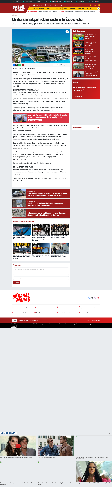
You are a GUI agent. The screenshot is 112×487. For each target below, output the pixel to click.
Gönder (17, 282)
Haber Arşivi (84, 313)
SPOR (65, 8)
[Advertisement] (86, 112)
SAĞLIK (89, 8)
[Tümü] (98, 82)
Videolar (49, 5)
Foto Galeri (38, 5)
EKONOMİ (58, 8)
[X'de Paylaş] (16, 65)
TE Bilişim (97, 320)
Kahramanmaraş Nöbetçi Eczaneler (23, 307)
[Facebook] (89, 297)
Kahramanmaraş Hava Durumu (44, 307)
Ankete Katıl (78, 96)
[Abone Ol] (65, 65)
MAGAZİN (81, 8)
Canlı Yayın (59, 5)
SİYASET (72, 8)
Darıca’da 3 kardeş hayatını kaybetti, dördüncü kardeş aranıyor (21, 256)
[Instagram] (95, 297)
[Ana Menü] (98, 5)
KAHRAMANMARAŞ (38, 8)
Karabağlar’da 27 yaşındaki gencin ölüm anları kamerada (21, 237)
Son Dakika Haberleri (64, 313)
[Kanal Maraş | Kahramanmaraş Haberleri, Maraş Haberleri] (18, 8)
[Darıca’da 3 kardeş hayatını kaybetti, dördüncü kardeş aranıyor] (22, 248)
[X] (92, 297)
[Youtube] (98, 297)
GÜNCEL (49, 8)
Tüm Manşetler (40, 313)
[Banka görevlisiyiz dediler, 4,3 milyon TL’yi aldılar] (60, 229)
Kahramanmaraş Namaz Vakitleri (67, 307)
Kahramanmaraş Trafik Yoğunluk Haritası (88, 308)
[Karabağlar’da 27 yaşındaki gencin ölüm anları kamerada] (22, 229)
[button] (98, 8)
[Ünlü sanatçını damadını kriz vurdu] (41, 46)
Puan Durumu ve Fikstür (20, 313)
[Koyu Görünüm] (90, 5)
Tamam (13, 326)
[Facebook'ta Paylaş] (14, 65)
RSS (15, 320)
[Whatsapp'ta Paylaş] (19, 65)
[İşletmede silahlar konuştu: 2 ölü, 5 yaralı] (41, 248)
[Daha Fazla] (23, 65)
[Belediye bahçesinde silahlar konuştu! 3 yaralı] (60, 248)
